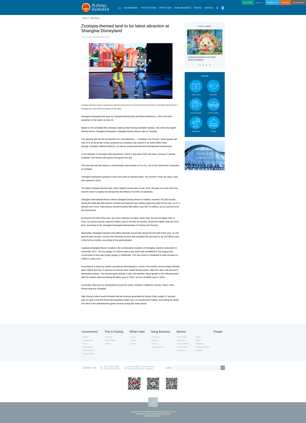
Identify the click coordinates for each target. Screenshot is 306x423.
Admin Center (88, 347)
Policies (154, 344)
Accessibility (247, 2)
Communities (182, 347)
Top (153, 402)
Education (181, 340)
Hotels (198, 340)
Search (217, 8)
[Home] (119, 8)
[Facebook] (223, 8)
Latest (133, 337)
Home (85, 18)
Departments (88, 340)
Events (133, 340)
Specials (134, 344)
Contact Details (88, 354)
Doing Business (160, 331)
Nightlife (199, 350)
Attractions (94, 18)
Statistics (155, 340)
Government (90, 331)
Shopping (199, 344)
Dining (198, 337)
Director (86, 337)
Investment (156, 337)
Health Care (181, 337)
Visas (85, 344)
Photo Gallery (204, 26)
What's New (137, 331)
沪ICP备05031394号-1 (153, 416)
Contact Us (300, 2)
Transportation (182, 344)
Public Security (88, 350)
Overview (109, 337)
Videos (108, 344)
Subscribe (285, 2)
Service (204, 76)
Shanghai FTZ (272, 2)
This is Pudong (114, 331)
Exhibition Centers (203, 347)
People (217, 331)
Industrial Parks (157, 347)
